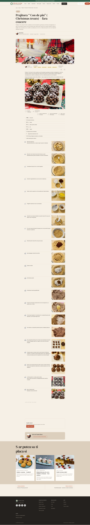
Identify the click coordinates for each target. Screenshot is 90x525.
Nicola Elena (21, 32)
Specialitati (33, 3)
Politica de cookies (19, 517)
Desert (35, 67)
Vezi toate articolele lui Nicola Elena (39, 436)
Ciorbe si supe (41, 504)
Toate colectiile (41, 510)
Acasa (17, 7)
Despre (65, 502)
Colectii (54, 3)
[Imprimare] (62, 70)
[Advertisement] (33, 409)
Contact (58, 3)
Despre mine (49, 3)
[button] (64, 69)
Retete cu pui (41, 502)
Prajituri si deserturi (42, 506)
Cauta (87, 3)
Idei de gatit (39, 3)
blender (46, 143)
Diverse (44, 3)
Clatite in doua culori (61, 472)
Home (25, 3)
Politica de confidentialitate (20, 515)
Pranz (52, 504)
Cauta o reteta (66, 506)
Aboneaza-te (64, 3)
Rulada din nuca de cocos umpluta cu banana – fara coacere (43, 473)
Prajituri (49, 67)
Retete (29, 3)
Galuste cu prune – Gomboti (24, 472)
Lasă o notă (30, 426)
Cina (52, 506)
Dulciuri (19, 7)
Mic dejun (52, 502)
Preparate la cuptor (42, 508)
